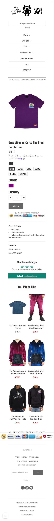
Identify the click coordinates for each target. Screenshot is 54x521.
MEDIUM (20, 169)
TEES (18, 249)
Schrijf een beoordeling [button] (27, 275)
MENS (25, 35)
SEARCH (17, 457)
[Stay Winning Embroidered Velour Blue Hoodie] (36, 368)
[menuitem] (27, 35)
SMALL (12, 169)
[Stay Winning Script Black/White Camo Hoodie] (18, 413)
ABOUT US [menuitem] (27, 70)
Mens (17, 79)
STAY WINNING (17, 253)
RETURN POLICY (34, 457)
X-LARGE (37, 169)
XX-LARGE (13, 174)
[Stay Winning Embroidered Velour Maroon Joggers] (36, 323)
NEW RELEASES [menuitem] (27, 58)
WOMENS (25, 41)
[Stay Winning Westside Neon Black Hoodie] (36, 413)
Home (11, 79)
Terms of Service (21, 461)
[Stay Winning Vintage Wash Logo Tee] (18, 323)
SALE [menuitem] (27, 64)
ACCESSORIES (25, 52)
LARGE (29, 169)
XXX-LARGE (23, 174)
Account (27, 27)
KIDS (26, 46)
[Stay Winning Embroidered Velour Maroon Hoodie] (18, 368)
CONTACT (25, 457)
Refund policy (33, 461)
